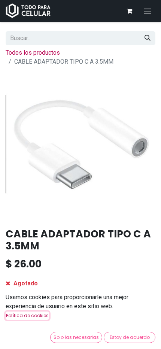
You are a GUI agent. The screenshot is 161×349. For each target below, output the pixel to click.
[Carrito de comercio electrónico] (129, 10)
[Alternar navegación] (147, 11)
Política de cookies (27, 315)
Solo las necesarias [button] (76, 337)
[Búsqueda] (147, 38)
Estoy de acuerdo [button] (130, 337)
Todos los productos (33, 52)
